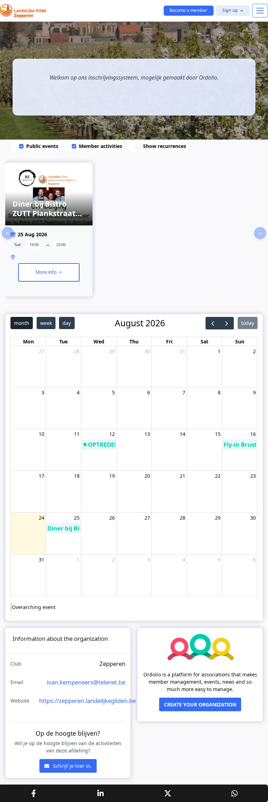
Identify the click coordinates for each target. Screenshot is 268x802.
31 (182, 351)
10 (41, 434)
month (21, 323)
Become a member (188, 10)
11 (77, 434)
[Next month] (226, 323)
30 (147, 351)
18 (77, 476)
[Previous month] (213, 323)
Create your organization (200, 704)
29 (112, 351)
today (247, 323)
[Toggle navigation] (260, 10)
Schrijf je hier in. (72, 766)
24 (41, 517)
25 (77, 517)
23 (253, 476)
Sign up (230, 10)
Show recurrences (164, 146)
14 (182, 434)
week (46, 323)
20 (147, 476)
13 (147, 434)
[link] (48, 233)
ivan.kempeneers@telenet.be (86, 682)
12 (112, 434)
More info (47, 272)
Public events (42, 146)
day (66, 323)
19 (112, 476)
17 (41, 476)
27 (41, 351)
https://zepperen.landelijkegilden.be (87, 701)
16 (253, 434)
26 (112, 517)
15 (218, 434)
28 (77, 351)
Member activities (100, 146)
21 (182, 476)
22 (218, 476)
